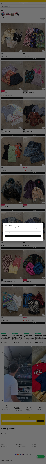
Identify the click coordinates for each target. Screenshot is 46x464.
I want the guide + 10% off (23, 235)
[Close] (42, 225)
